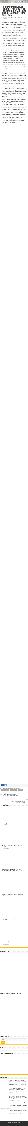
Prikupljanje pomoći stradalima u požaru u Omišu (14, 823)
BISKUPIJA (14, 17)
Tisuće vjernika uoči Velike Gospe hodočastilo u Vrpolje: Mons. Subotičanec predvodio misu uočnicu (13, 894)
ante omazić (6, 788)
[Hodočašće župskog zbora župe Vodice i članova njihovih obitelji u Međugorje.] (4, 1113)
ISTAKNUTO (19, 17)
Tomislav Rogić (4, 790)
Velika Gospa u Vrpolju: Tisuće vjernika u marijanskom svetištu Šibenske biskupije (12, 870)
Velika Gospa (13, 790)
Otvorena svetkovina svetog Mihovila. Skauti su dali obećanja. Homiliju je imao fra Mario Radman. (18, 1097)
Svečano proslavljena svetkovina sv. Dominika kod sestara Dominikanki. (13, 942)
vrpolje (20, 790)
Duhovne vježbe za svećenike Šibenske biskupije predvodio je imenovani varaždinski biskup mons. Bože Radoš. (17, 800)
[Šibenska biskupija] (14, 1)
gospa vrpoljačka (15, 788)
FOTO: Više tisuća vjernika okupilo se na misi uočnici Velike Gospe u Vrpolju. (10, 795)
